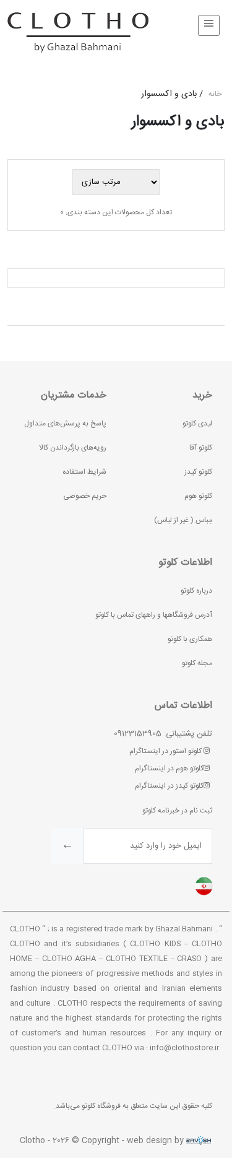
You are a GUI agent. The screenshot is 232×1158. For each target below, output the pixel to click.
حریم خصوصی (84, 496)
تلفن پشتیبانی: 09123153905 (163, 734)
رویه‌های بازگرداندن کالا (72, 448)
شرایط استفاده (84, 472)
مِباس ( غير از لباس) (183, 520)
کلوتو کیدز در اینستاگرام (169, 786)
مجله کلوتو (197, 663)
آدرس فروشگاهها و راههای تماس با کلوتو (153, 615)
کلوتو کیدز (198, 472)
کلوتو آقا (200, 448)
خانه (214, 94)
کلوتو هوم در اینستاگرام (169, 768)
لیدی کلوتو (197, 423)
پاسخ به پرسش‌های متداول (65, 423)
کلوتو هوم (198, 496)
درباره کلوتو (196, 591)
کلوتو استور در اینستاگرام (166, 751)
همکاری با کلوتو (190, 639)
